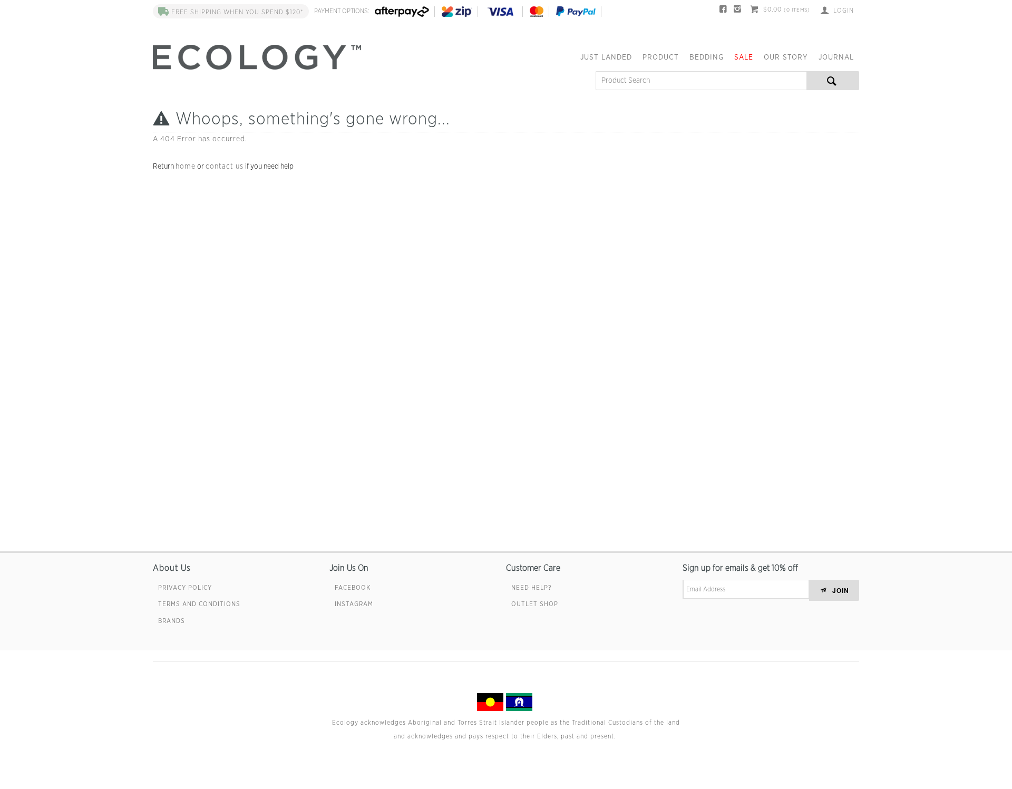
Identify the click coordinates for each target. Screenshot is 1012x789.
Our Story (786, 57)
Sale (743, 57)
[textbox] (701, 80)
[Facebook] (723, 10)
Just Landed (606, 57)
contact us (225, 166)
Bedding (706, 57)
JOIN (840, 590)
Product (661, 57)
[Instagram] (738, 10)
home (186, 166)
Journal (836, 57)
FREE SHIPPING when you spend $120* (237, 12)
